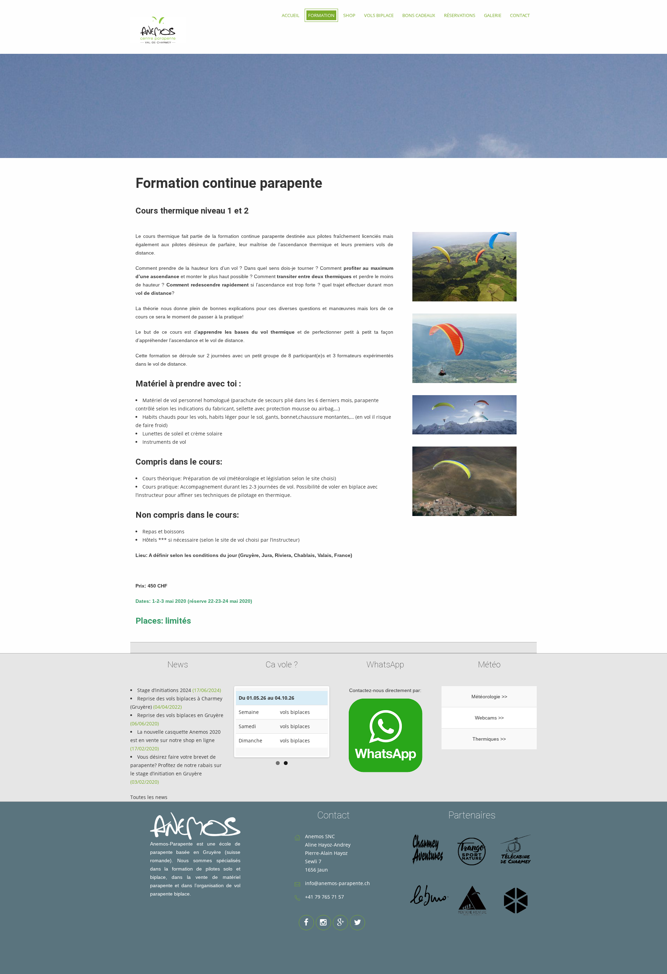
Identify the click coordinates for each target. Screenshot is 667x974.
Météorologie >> (489, 696)
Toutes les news (148, 797)
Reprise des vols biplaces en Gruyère (180, 715)
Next (338, 722)
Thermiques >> (489, 739)
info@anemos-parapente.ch (337, 883)
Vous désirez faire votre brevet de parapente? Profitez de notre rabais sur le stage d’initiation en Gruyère (176, 765)
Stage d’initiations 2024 (164, 690)
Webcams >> (489, 718)
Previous (225, 722)
